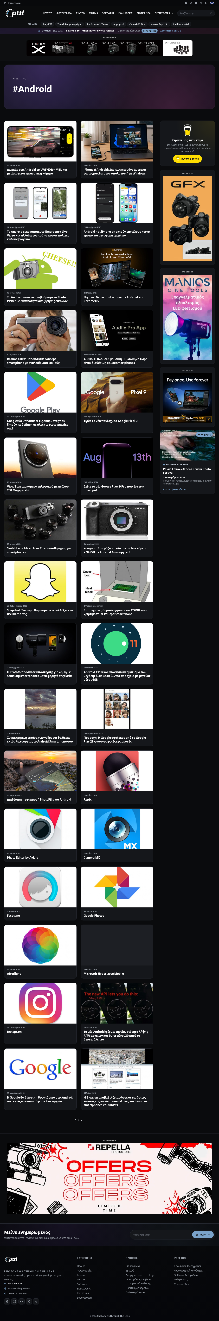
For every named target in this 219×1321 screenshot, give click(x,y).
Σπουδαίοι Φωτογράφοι (187, 1266)
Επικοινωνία (15, 1283)
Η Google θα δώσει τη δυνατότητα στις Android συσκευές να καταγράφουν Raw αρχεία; (40, 1099)
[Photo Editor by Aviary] (40, 829)
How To (48, 13)
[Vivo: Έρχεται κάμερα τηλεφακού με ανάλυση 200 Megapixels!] (40, 458)
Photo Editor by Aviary (22, 857)
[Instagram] (191, 3)
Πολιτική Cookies (135, 1292)
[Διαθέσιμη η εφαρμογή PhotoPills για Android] (40, 771)
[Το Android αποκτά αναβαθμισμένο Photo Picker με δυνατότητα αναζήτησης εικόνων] (40, 268)
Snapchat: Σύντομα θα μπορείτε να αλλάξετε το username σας (40, 612)
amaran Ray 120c (159, 24)
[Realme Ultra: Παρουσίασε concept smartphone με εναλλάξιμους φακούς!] (40, 330)
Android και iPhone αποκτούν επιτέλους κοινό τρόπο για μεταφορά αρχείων (117, 233)
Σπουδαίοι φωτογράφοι (69, 24)
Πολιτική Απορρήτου (138, 1287)
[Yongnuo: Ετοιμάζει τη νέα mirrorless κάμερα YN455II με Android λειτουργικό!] (117, 520)
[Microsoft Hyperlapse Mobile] (117, 945)
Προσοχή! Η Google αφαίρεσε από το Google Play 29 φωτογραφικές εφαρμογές (115, 739)
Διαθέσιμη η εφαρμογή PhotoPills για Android (39, 799)
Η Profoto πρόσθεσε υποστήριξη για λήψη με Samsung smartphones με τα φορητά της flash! (39, 674)
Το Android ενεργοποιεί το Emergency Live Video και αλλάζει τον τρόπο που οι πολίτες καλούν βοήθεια (38, 235)
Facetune (13, 916)
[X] (201, 3)
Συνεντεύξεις (84, 1297)
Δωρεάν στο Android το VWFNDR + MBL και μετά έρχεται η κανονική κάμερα (37, 171)
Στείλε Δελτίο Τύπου (97, 24)
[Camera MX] (117, 829)
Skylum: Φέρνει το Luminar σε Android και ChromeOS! (113, 299)
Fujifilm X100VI (181, 24)
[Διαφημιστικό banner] (109, 48)
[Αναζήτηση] (211, 13)
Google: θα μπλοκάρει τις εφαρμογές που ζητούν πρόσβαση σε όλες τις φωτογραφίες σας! (37, 424)
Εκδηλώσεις (125, 13)
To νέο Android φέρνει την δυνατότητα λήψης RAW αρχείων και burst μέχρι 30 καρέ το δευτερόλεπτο (116, 1035)
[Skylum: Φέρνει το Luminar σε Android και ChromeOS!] (117, 268)
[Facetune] (40, 887)
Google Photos (94, 916)
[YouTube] (196, 3)
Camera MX (92, 857)
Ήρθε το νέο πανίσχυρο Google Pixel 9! (111, 421)
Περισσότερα (162, 13)
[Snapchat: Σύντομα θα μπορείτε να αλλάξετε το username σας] (40, 581)
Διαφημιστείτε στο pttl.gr (140, 1275)
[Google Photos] (117, 887)
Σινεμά (93, 13)
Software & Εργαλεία (186, 1275)
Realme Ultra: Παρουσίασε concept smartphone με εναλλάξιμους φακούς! (33, 361)
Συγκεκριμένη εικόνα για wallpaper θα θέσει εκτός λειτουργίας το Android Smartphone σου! (40, 739)
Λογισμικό (118, 24)
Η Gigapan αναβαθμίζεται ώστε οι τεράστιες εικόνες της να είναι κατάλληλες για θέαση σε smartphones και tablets (115, 1101)
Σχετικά (130, 1270)
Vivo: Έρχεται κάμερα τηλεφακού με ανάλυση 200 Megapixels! (38, 488)
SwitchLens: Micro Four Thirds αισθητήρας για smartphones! (39, 550)
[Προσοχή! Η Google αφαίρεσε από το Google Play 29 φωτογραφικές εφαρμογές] (117, 709)
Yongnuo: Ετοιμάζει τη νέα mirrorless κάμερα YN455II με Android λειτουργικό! (115, 550)
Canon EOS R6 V (137, 24)
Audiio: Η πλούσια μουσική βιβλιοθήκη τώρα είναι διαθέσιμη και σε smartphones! (115, 361)
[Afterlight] (40, 945)
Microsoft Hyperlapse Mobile (104, 974)
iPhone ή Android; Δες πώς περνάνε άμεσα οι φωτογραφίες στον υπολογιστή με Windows (115, 171)
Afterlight (14, 974)
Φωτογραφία (64, 13)
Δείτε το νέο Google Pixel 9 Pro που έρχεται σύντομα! (114, 488)
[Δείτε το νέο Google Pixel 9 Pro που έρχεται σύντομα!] (117, 458)
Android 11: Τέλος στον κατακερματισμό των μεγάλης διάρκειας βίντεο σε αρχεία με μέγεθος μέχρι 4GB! (117, 676)
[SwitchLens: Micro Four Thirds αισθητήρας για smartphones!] (40, 520)
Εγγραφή (201, 1234)
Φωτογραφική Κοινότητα (188, 1270)
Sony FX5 (47, 24)
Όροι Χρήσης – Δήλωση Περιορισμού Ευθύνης (139, 1281)
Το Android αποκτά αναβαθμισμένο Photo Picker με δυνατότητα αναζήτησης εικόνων (37, 299)
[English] (212, 3)
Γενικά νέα (144, 13)
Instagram (14, 1032)
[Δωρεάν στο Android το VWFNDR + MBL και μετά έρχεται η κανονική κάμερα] (40, 141)
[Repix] (117, 771)
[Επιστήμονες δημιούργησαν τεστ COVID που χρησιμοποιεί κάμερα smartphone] (117, 581)
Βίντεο (80, 13)
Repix (87, 799)
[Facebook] (185, 3)
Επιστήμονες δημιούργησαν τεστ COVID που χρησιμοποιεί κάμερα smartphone (115, 612)
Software (108, 13)
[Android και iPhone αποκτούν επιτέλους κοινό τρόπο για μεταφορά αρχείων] (117, 203)
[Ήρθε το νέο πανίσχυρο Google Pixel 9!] (117, 392)
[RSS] (206, 3)
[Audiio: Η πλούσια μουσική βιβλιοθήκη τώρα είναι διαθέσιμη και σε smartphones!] (117, 330)
